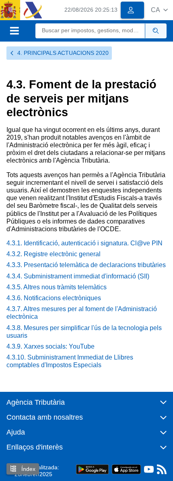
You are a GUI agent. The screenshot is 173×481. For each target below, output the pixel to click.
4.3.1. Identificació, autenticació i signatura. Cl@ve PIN (84, 243)
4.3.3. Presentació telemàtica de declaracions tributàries (86, 264)
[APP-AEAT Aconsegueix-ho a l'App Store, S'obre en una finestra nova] (126, 469)
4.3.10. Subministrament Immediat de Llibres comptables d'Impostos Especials (69, 361)
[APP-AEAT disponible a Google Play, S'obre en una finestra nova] (92, 469)
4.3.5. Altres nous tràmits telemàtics (56, 287)
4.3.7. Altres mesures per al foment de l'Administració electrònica (81, 312)
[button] (159, 10)
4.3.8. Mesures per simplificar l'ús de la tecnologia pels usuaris (84, 331)
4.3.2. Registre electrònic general (53, 254)
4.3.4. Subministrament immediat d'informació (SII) (77, 276)
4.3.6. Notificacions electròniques (53, 298)
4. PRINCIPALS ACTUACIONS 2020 (63, 53)
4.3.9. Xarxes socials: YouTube (50, 346)
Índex (27, 469)
